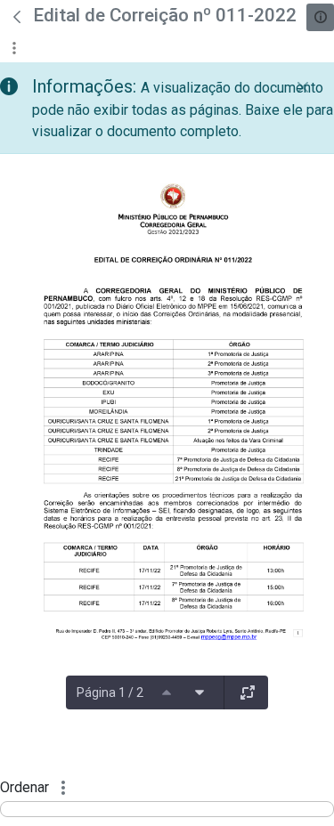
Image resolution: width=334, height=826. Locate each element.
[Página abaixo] (199, 692)
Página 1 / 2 (110, 692)
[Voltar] (17, 17)
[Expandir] (248, 692)
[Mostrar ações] (14, 47)
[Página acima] (166, 692)
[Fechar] (303, 87)
